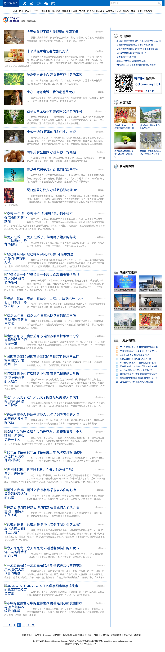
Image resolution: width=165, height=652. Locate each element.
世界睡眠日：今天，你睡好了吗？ (51, 470)
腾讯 (90, 635)
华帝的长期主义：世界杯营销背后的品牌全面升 (124, 128)
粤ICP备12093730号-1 (89, 644)
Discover (35, 10)
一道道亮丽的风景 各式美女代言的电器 (54, 565)
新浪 (84, 635)
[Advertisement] (138, 412)
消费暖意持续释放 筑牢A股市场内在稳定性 (134, 45)
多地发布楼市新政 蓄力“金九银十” (131, 53)
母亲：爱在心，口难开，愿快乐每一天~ (55, 298)
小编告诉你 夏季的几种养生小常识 (51, 132)
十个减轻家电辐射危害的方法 (48, 51)
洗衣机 (90, 10)
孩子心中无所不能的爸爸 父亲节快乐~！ (55, 111)
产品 (27, 10)
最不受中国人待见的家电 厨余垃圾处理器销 (138, 366)
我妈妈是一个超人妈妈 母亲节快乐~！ (54, 275)
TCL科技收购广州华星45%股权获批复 (136, 370)
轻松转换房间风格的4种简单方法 (50, 254)
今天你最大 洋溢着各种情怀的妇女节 (53, 548)
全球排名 (105, 635)
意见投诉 (128, 635)
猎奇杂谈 (31, 21)
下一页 (30, 625)
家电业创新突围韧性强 (126, 57)
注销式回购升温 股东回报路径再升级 (135, 359)
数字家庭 (56, 10)
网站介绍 (57, 635)
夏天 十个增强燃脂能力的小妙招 (50, 213)
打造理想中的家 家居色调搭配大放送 (53, 374)
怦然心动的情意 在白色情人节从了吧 (53, 507)
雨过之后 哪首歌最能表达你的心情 (51, 490)
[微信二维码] (46, 3)
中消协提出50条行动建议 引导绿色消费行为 (138, 351)
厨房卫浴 (100, 10)
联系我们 (138, 635)
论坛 (139, 10)
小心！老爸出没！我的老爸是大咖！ (52, 92)
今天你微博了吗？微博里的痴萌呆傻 (52, 32)
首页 (15, 10)
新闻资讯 (26, 635)
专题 (118, 10)
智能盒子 (66, 10)
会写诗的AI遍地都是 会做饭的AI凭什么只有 (138, 378)
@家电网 (148, 10)
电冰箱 (82, 10)
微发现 (126, 10)
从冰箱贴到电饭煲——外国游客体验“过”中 (138, 363)
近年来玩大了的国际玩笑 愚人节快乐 (53, 397)
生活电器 (110, 10)
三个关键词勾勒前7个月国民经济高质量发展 (139, 347)
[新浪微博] (31, 3)
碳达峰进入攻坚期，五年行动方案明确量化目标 (124, 154)
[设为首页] (24, 3)
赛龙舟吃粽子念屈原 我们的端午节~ (52, 169)
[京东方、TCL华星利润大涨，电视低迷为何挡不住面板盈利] (150, 134)
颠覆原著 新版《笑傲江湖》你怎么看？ (54, 524)
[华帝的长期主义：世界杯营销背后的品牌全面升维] (125, 108)
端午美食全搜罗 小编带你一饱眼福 (51, 152)
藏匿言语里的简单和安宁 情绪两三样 (53, 356)
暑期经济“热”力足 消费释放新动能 (131, 61)
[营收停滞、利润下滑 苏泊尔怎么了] (150, 108)
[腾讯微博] (38, 3)
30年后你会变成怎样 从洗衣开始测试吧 (54, 452)
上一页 (7, 625)
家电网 (11, 3)
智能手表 (45, 10)
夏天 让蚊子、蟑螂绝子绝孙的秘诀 (51, 237)
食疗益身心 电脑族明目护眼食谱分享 (53, 336)
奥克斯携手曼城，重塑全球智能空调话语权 (138, 374)
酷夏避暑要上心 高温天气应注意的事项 (54, 75)
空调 (75, 10)
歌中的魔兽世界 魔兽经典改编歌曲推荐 (54, 603)
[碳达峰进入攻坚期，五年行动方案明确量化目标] (125, 134)
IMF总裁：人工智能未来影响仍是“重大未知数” (136, 65)
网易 (96, 635)
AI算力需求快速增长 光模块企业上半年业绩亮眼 (137, 49)
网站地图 (67, 635)
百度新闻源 (116, 635)
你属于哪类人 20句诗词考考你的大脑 (53, 414)
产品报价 (37, 635)
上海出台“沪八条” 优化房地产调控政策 (136, 382)
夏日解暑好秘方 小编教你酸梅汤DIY (52, 190)
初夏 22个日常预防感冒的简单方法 (51, 315)
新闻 (21, 10)
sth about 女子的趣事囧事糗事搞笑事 (52, 586)
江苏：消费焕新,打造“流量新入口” (134, 355)
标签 (133, 10)
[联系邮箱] (53, 3)
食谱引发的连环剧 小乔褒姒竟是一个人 (54, 432)
